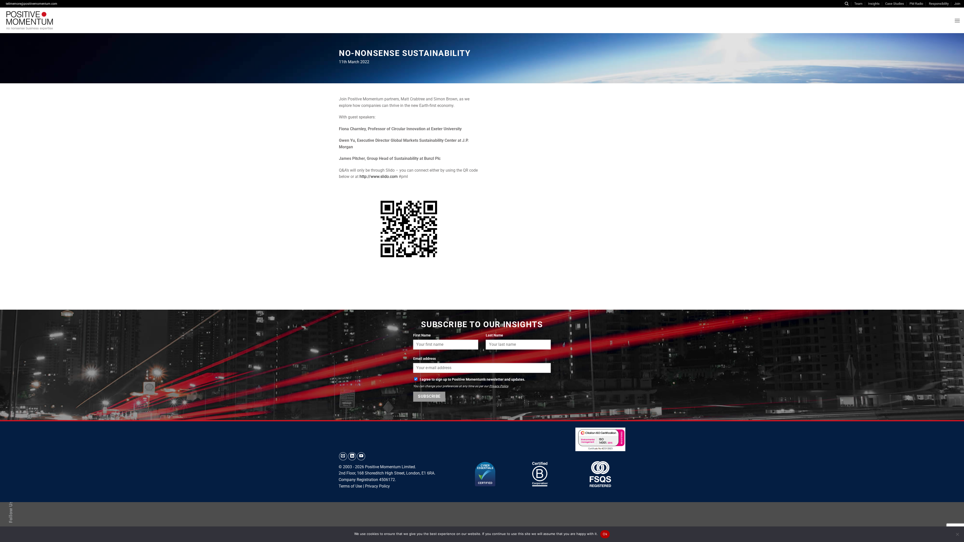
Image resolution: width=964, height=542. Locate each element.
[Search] (847, 3)
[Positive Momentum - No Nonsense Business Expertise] (66, 20)
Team (858, 4)
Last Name (494, 335)
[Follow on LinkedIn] (352, 456)
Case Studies (894, 4)
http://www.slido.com (378, 176)
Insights (874, 4)
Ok (605, 534)
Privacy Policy (498, 386)
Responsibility (939, 4)
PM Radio (916, 4)
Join (957, 4)
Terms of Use (350, 486)
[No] (957, 536)
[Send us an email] (343, 456)
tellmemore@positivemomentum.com (31, 4)
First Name (422, 335)
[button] (957, 20)
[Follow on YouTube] (361, 456)
